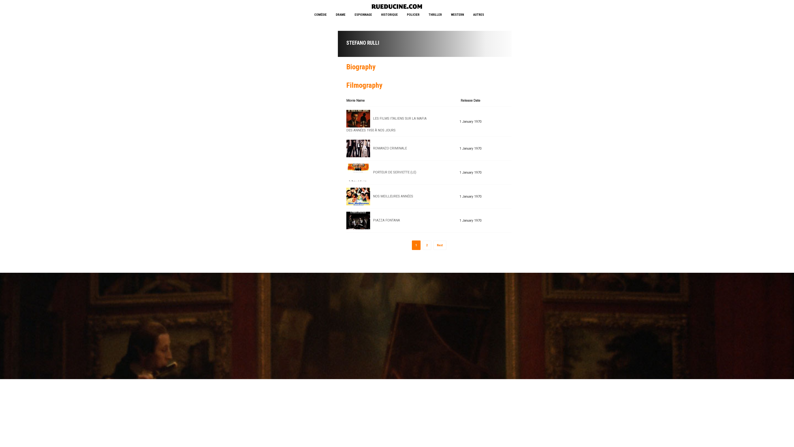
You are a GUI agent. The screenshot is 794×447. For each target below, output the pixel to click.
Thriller (435, 15)
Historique (389, 15)
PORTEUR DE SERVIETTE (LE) (394, 172)
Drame (341, 15)
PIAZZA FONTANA (386, 220)
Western (457, 15)
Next (440, 245)
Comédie (320, 15)
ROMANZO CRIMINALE (390, 148)
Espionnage (363, 15)
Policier (413, 15)
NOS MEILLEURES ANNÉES (393, 196)
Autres (478, 15)
